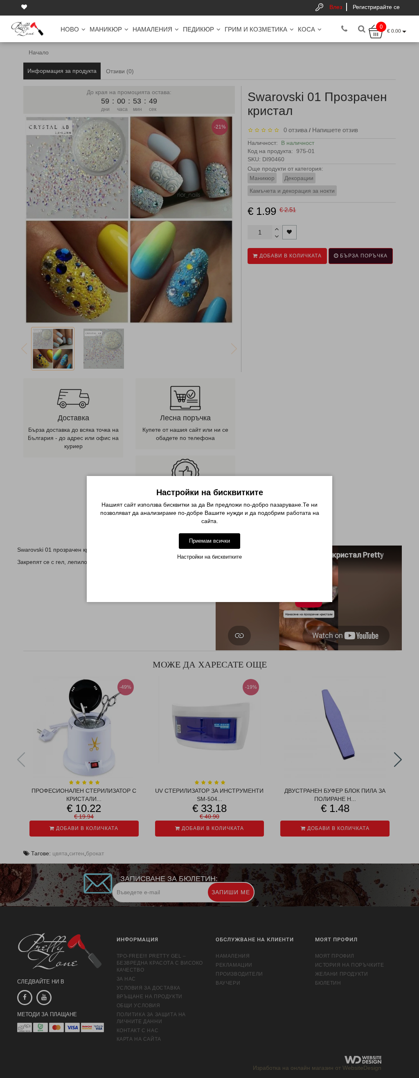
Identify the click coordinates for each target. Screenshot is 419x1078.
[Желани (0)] (25, 7)
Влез (335, 7)
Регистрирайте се (376, 7)
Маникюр (106, 29)
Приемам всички (209, 541)
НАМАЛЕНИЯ (152, 29)
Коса (306, 29)
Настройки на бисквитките (209, 557)
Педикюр (198, 29)
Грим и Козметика (256, 29)
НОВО (70, 29)
